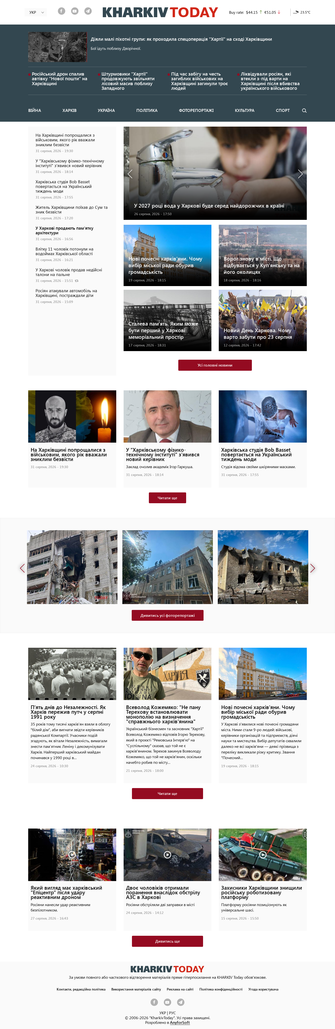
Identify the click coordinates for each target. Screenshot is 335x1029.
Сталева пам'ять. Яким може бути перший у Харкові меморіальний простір (163, 330)
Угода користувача (263, 989)
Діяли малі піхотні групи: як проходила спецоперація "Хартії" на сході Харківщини (181, 39)
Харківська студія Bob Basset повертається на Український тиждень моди (64, 186)
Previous (131, 173)
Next (299, 173)
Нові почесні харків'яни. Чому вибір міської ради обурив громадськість (165, 265)
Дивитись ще (167, 941)
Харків (70, 110)
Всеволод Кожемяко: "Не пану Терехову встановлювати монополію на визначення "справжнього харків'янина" (163, 714)
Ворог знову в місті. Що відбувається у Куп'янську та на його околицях (262, 265)
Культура (244, 110)
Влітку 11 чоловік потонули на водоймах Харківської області (64, 251)
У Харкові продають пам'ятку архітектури (64, 230)
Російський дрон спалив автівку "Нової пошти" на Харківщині (59, 78)
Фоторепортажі (196, 110)
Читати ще (167, 497)
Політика (146, 110)
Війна (34, 110)
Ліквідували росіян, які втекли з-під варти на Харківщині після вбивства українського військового (270, 81)
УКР (162, 1012)
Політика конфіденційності (221, 989)
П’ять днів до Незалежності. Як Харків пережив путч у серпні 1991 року (68, 712)
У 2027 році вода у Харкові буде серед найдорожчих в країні (204, 205)
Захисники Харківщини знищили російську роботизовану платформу (261, 892)
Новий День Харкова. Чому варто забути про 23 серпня (258, 333)
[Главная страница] (167, 969)
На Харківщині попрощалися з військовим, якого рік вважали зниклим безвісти (65, 139)
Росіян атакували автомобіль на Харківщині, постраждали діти (66, 293)
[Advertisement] (72, 343)
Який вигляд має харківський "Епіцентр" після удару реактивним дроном (66, 892)
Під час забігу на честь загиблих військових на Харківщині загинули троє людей (199, 81)
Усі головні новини (215, 365)
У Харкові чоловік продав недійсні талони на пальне (69, 272)
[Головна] (160, 12)
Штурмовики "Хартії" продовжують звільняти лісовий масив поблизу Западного (128, 81)
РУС (172, 1012)
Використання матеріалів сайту (136, 989)
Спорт (283, 110)
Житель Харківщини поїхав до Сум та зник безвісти (72, 209)
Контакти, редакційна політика (81, 989)
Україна (106, 110)
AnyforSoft (180, 1022)
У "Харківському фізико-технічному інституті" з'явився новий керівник (70, 163)
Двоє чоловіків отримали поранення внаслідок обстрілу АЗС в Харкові (163, 892)
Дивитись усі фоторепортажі (168, 615)
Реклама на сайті (180, 989)
